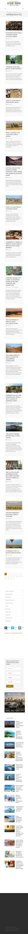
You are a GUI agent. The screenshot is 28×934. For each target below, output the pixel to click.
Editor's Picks (8, 930)
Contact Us (11, 928)
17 (8, 578)
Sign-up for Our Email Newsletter (14, 633)
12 (13, 576)
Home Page (9, 12)
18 (11, 578)
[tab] (10, 718)
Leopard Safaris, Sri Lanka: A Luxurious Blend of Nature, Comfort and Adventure (13, 281)
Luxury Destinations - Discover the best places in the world (19, 819)
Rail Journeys (8, 597)
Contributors (17, 928)
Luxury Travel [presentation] (10, 718)
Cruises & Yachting (10, 591)
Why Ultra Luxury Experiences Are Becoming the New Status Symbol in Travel (12, 476)
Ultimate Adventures (10, 600)
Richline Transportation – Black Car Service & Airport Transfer (20, 724)
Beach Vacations (9, 594)
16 (5, 578)
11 (10, 576)
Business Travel (9, 617)
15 (22, 576)
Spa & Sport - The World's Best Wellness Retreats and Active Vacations (20, 854)
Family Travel (8, 612)
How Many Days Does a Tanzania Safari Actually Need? (14, 34)
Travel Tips (8, 614)
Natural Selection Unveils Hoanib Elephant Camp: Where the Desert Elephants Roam (14, 171)
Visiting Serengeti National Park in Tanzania (12, 514)
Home (7, 928)
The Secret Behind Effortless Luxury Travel (13, 435)
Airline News (8, 620)
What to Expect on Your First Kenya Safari (13, 134)
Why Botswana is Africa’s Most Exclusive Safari (12, 321)
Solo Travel (8, 609)
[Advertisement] (14, 645)
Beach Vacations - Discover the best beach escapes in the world (20, 788)
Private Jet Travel (9, 603)
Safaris (20, 12)
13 (16, 576)
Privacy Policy (15, 930)
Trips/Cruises (14, 12)
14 (19, 576)
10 (8, 576)
